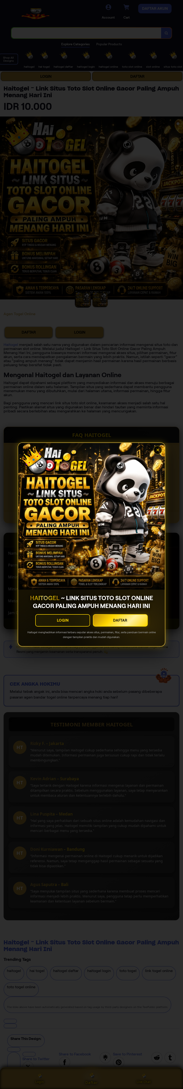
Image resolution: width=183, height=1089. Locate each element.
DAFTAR (120, 620)
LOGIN (63, 620)
